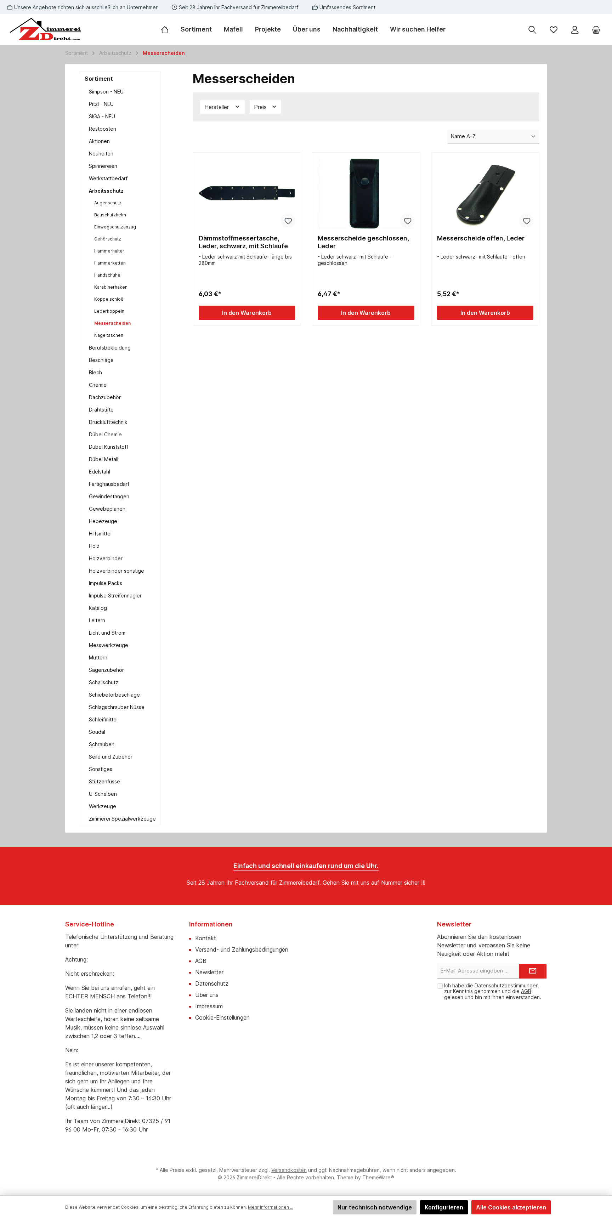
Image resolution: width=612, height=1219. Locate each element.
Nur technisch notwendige (375, 1207)
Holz (94, 546)
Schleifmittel (103, 719)
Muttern (98, 657)
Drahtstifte (101, 410)
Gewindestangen (109, 496)
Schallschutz (103, 682)
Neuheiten (101, 154)
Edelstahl (99, 472)
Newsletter (209, 972)
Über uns (207, 994)
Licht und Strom (107, 633)
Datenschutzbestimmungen (507, 985)
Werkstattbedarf (108, 178)
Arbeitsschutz (106, 191)
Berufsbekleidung (110, 348)
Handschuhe (107, 275)
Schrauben (101, 744)
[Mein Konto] (575, 29)
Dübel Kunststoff (108, 447)
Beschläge (101, 360)
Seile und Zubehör (110, 757)
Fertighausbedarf (109, 484)
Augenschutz (107, 202)
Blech (95, 372)
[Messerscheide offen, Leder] (485, 193)
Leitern (97, 620)
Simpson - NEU (106, 92)
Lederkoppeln (109, 311)
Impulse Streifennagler (115, 596)
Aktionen (99, 141)
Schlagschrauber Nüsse (116, 707)
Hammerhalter (109, 251)
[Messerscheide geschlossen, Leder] (366, 193)
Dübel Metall (103, 459)
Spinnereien (103, 166)
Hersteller (217, 106)
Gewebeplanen (107, 509)
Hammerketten (110, 263)
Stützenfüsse (104, 781)
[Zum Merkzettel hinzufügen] (288, 221)
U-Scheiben (103, 794)
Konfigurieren (444, 1207)
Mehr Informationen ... (270, 1207)
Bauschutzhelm (110, 214)
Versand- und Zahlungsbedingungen (241, 949)
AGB (200, 960)
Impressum (209, 1006)
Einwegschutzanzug (115, 226)
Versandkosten (289, 1170)
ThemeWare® (378, 1177)
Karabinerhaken (111, 287)
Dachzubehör (105, 397)
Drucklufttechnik (108, 422)
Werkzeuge (102, 806)
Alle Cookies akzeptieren (511, 1207)
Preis (261, 106)
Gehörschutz (107, 239)
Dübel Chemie (105, 434)
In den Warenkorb (247, 312)
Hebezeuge (103, 521)
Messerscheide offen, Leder (481, 238)
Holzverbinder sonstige (116, 571)
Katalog (98, 608)
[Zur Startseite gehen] (46, 29)
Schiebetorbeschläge (114, 695)
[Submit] (532, 971)
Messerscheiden (112, 323)
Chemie (98, 385)
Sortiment (99, 78)
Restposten (102, 129)
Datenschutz (211, 983)
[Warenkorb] (596, 29)
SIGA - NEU (102, 116)
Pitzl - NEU (101, 104)
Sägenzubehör (106, 670)
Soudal (97, 732)
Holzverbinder (106, 558)
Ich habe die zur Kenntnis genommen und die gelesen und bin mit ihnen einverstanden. (492, 991)
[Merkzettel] (553, 29)
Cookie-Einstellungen (222, 1017)
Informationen (211, 924)
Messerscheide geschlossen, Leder (363, 242)
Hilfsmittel (100, 534)
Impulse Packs (105, 583)
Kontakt (205, 938)
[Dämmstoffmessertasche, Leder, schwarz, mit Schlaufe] (247, 193)
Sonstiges (100, 769)
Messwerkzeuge (108, 645)
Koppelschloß (109, 299)
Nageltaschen (108, 335)
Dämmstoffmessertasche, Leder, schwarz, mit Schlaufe (243, 242)
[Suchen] (532, 29)
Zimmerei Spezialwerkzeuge (122, 819)
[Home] (168, 29)
